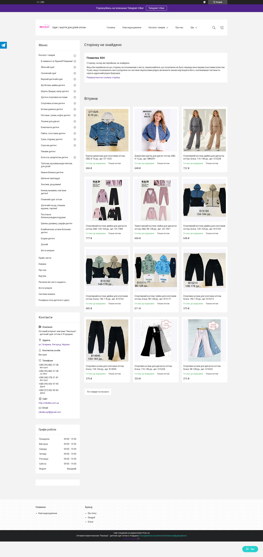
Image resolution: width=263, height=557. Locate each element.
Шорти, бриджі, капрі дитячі (55, 91)
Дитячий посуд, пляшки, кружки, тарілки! (53, 207)
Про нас (179, 27)
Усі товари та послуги (98, 392)
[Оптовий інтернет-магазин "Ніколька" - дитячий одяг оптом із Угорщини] (44, 27)
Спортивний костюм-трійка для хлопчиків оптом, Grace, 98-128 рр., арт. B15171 (155, 297)
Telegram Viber (156, 8)
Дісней (44, 244)
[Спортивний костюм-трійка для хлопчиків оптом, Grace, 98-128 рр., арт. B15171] (156, 270)
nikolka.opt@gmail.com (50, 412)
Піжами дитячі (48, 151)
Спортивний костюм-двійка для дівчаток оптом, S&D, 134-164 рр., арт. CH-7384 (106, 227)
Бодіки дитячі (48, 238)
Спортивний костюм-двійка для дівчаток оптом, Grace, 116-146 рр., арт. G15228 (203, 157)
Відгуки (42, 276)
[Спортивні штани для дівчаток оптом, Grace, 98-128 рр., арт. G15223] (204, 340)
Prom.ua (146, 533)
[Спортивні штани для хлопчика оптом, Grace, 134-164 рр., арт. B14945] (107, 340)
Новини (42, 264)
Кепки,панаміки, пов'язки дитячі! (53, 192)
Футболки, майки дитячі (53, 85)
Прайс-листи (45, 258)
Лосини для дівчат (50, 121)
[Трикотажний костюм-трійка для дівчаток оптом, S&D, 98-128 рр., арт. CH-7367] (156, 200)
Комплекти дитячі (50, 127)
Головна (111, 27)
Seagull (91, 517)
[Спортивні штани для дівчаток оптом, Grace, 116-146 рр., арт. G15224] (156, 340)
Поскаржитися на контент (151, 536)
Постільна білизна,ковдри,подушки (53, 216)
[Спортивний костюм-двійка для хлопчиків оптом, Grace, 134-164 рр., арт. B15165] (204, 200)
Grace (90, 522)
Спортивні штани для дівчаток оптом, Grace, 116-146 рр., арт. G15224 (153, 367)
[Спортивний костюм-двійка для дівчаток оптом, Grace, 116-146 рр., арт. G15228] (204, 130)
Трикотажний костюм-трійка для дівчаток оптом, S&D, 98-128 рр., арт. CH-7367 (156, 227)
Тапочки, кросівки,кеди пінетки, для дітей (56, 165)
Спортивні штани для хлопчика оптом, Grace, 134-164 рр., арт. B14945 (105, 367)
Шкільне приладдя (50, 178)
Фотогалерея (47, 250)
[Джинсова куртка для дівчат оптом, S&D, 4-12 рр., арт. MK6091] (156, 130)
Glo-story (92, 513)
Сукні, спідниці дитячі (51, 139)
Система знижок (47, 294)
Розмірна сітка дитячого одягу (54, 300)
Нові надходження (132, 27)
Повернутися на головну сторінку (103, 77)
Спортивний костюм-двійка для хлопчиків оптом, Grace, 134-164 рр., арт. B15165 (204, 227)
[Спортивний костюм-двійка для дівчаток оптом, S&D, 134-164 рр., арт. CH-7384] (107, 200)
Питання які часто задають (52, 282)
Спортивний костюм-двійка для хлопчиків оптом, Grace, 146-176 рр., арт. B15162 (107, 297)
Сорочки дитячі (48, 145)
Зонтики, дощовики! (51, 184)
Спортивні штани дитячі (53, 103)
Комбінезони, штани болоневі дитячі (56, 231)
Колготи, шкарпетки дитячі (54, 157)
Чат (252, 549)
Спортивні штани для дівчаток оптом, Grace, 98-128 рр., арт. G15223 (202, 367)
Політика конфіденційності (175, 536)
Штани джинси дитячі (52, 109)
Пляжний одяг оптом (51, 199)
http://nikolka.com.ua (49, 403)
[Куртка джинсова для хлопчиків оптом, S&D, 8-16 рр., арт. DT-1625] (107, 130)
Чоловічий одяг (48, 73)
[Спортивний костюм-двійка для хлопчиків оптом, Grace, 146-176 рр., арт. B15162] (107, 270)
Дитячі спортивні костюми (54, 97)
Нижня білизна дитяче (52, 172)
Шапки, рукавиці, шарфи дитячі (56, 223)
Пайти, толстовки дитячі (53, 133)
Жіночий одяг (48, 67)
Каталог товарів (157, 27)
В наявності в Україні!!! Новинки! (57, 61)
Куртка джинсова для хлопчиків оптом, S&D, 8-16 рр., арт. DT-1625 (105, 157)
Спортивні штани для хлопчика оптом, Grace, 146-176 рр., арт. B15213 (202, 297)
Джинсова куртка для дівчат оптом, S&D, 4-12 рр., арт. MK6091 (155, 157)
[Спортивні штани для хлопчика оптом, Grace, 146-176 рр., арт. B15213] (204, 270)
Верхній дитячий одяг (52, 79)
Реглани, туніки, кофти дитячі (55, 115)
